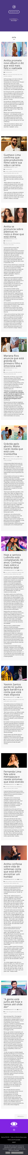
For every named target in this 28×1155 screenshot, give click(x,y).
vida (17, 173)
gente (12, 1011)
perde (5, 701)
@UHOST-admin (13, 70)
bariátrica (9, 699)
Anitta (9, 74)
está (14, 74)
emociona (11, 372)
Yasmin (14, 701)
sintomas (9, 788)
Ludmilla (14, 574)
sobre (13, 173)
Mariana (5, 373)
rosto (9, 244)
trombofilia (9, 460)
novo (21, 74)
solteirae (14, 883)
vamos (5, 1013)
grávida (19, 372)
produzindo (8, 173)
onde (20, 1011)
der (7, 1011)
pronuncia (6, 244)
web (15, 373)
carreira (6, 171)
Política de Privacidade (14, 1139)
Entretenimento (8, 72)
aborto (6, 458)
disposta (17, 699)
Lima (5, 173)
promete (5, 76)
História (7, 574)
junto (17, 1011)
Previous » (21, 1116)
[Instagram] (14, 1130)
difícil (16, 881)
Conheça (19, 572)
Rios (12, 373)
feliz (16, 74)
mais (18, 74)
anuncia (6, 372)
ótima (14, 243)
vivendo (16, 788)
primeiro (9, 373)
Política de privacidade (17, 1152)
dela (22, 572)
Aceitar (8, 1152)
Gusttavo (20, 171)
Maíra (21, 458)
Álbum (6, 74)
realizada (10, 76)
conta (13, 699)
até (5, 1011)
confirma (11, 171)
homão (7, 883)
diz (11, 74)
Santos (11, 701)
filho (17, 372)
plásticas (18, 243)
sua (15, 173)
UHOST (14, 1142)
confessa (10, 881)
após (9, 458)
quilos (8, 701)
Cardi (12, 458)
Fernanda (11, 786)
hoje (11, 574)
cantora (9, 572)
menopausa (19, 786)
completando (14, 572)
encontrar (20, 881)
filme (16, 171)
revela (5, 460)
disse (9, 243)
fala (8, 786)
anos (6, 572)
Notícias (21, 456)
